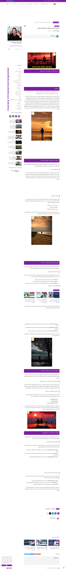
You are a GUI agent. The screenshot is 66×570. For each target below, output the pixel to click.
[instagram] (10, 1)
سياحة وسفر (14, 88)
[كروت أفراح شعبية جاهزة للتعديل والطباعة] (19, 142)
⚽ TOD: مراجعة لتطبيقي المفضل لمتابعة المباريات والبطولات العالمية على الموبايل (11, 127)
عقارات (14, 96)
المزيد (10, 3)
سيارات (14, 90)
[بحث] (7, 4)
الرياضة (14, 74)
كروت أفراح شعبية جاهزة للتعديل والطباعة (11, 142)
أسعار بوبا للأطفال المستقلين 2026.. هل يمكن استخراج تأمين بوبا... (42, 548)
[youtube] (7, 1)
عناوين (14, 98)
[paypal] (13, 1)
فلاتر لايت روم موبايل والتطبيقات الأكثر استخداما (15, 100)
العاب (14, 77)
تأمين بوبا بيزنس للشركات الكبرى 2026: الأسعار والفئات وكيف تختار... (54, 301)
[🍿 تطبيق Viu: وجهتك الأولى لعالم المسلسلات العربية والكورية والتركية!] (19, 137)
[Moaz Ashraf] (54, 3)
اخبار (14, 69)
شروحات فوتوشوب (14, 91)
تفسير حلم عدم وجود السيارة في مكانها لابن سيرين (11, 153)
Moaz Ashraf (49, 568)
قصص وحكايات (14, 105)
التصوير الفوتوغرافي (14, 71)
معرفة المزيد (4, 565)
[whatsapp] (8, 1)
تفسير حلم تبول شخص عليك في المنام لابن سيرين (11, 147)
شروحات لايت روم (14, 93)
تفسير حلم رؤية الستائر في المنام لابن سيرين (11, 163)
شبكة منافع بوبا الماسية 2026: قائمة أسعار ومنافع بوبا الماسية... (29, 548)
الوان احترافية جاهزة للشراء (14, 80)
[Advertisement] (33, 14)
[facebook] (12, 1)
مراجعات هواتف (14, 108)
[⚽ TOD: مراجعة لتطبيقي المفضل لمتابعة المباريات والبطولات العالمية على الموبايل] (19, 126)
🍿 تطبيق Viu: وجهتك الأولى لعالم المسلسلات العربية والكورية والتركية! (11, 137)
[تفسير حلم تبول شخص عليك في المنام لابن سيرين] (19, 147)
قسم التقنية (14, 103)
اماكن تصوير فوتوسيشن (14, 82)
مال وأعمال (14, 106)
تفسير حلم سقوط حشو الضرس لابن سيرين (11, 132)
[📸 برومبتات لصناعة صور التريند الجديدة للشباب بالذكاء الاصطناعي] (19, 158)
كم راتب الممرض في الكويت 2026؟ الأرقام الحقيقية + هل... (43, 22)
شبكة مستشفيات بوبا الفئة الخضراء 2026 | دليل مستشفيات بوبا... (42, 301)
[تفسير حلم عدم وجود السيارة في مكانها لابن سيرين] (19, 153)
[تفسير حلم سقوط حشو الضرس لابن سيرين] (19, 132)
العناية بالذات (14, 79)
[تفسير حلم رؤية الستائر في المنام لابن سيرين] (19, 163)
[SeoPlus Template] (58, 568)
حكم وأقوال (14, 85)
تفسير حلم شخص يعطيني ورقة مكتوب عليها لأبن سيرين (12, 121)
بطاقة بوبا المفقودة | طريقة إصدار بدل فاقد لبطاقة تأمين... (54, 548)
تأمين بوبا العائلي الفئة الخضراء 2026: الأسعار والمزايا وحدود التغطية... (29, 301)
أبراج (14, 68)
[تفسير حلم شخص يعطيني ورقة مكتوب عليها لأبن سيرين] (19, 121)
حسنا (9, 565)
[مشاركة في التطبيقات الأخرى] (47, 513)
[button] (55, 513)
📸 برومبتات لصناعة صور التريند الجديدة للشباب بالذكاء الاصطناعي (12, 158)
